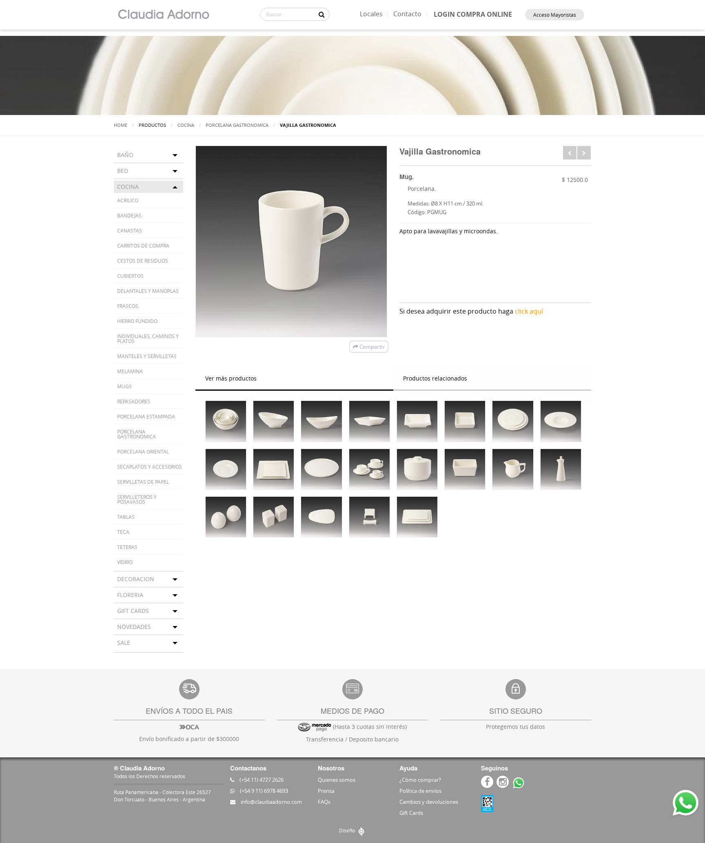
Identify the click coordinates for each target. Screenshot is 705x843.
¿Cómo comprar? (420, 779)
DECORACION (135, 579)
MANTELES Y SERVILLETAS (147, 356)
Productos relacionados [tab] (435, 378)
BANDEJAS (129, 215)
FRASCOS (127, 306)
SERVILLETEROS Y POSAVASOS (137, 499)
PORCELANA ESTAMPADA (146, 416)
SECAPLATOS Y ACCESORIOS (149, 466)
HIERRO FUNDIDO (137, 321)
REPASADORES (134, 401)
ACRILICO (127, 200)
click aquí (529, 311)
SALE (123, 642)
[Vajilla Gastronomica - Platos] (512, 421)
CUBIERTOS (130, 275)
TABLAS (126, 516)
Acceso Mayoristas (554, 14)
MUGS (124, 386)
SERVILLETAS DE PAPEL (143, 481)
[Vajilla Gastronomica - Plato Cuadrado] (273, 469)
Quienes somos (336, 779)
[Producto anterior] (570, 153)
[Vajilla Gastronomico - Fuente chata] (417, 517)
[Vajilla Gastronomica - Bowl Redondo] (225, 421)
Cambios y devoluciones (428, 801)
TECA (123, 532)
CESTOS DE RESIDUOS (142, 260)
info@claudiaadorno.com (270, 801)
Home (120, 125)
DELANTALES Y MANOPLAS (148, 291)
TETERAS (127, 547)
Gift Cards (411, 812)
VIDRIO (125, 562)
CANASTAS (129, 230)
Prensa (326, 790)
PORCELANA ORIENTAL (143, 451)
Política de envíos (420, 790)
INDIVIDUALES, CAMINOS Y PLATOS (148, 338)
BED (122, 171)
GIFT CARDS (133, 611)
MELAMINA (130, 371)
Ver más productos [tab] (231, 378)
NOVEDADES (134, 627)
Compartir (371, 346)
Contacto (407, 13)
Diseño (347, 830)
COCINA (185, 125)
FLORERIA (130, 595)
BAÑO (125, 155)
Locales (371, 13)
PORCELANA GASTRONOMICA (237, 125)
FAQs (324, 801)
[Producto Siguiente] (584, 153)
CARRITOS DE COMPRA (143, 245)
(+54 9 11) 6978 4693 (263, 790)
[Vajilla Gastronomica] (273, 421)
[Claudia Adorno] (163, 15)
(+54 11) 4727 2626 (261, 779)
